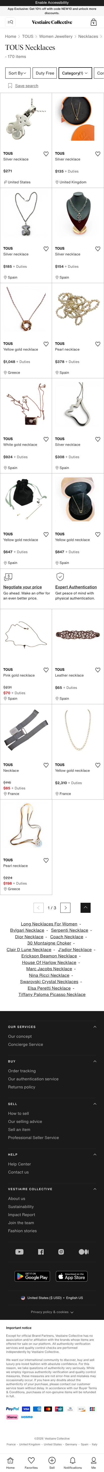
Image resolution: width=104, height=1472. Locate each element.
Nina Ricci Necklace (49, 975)
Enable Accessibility (52, 2)
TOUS (27, 36)
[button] (93, 22)
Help (13, 1155)
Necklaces (88, 36)
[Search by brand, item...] (10, 22)
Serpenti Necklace (69, 930)
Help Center (19, 1164)
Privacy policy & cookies (50, 1312)
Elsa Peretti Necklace (49, 988)
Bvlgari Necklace (27, 930)
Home (10, 36)
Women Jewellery (55, 36)
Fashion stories (22, 1231)
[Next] (65, 908)
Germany (71, 1444)
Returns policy (21, 1087)
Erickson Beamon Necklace (49, 956)
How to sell (18, 1113)
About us (16, 1198)
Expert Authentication (76, 587)
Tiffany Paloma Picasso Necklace (52, 994)
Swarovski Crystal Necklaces (49, 982)
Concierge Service (25, 1044)
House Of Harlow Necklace (49, 962)
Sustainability (21, 1206)
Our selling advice (25, 1121)
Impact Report (21, 1215)
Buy (12, 1061)
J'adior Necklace (75, 950)
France (11, 1444)
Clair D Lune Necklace (29, 950)
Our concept (20, 1036)
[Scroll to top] (86, 908)
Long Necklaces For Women (49, 924)
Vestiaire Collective (30, 1189)
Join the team (21, 1223)
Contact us (18, 1172)
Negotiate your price (22, 587)
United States (53, 1444)
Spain (84, 1444)
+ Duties (72, 171)
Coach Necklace (66, 937)
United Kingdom (29, 1444)
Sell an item (19, 1129)
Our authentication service (33, 1079)
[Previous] (39, 908)
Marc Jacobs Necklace (49, 969)
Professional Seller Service (33, 1137)
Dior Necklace (29, 937)
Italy (94, 1444)
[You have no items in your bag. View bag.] (93, 22)
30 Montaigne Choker (49, 943)
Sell (12, 1104)
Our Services (22, 1027)
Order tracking (22, 1071)
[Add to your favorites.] (46, 154)
